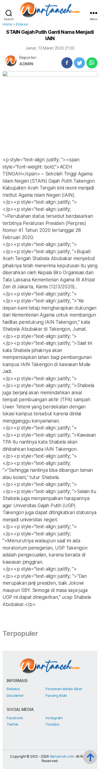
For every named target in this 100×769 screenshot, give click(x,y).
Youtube (52, 724)
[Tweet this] (79, 62)
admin (26, 63)
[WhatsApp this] (92, 62)
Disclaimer (15, 695)
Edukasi (22, 24)
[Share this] (66, 62)
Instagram (54, 718)
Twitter (13, 724)
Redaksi (13, 689)
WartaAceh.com (62, 756)
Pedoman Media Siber (64, 689)
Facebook (15, 718)
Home (7, 24)
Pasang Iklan (56, 695)
